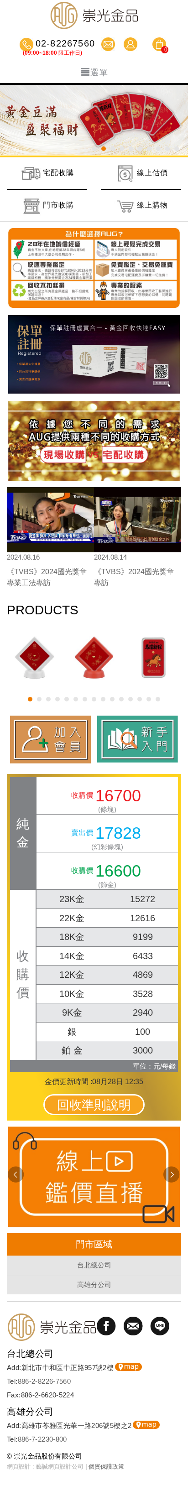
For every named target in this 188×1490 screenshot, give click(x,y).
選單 (99, 72)
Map (128, 1366)
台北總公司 (94, 1265)
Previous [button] (16, 1175)
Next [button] (172, 1175)
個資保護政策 (106, 1466)
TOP (176, 1455)
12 (130, 699)
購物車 (159, 45)
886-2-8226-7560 (44, 1381)
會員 (132, 44)
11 (121, 699)
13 (139, 699)
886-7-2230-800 (42, 1439)
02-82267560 (64, 44)
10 (176, 148)
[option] (50, 540)
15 (158, 699)
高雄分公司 (94, 1284)
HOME (94, 15)
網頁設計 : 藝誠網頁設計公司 (45, 1466)
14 (148, 699)
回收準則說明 (94, 1105)
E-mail (109, 44)
